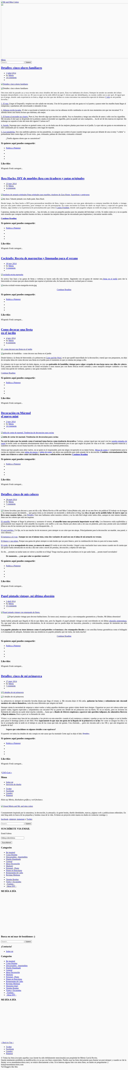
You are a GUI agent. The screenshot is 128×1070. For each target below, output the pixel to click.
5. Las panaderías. (8, 132)
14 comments (11, 78)
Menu (3, 60)
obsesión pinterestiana (117, 621)
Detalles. (30, 515)
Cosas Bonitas (11, 855)
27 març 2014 (11, 681)
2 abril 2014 (11, 601)
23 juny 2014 (11, 184)
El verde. (4, 545)
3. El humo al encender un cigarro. (14, 117)
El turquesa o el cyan (9, 537)
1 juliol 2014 (11, 73)
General (9, 861)
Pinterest (9, 795)
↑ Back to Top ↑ (7, 1042)
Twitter (9, 789)
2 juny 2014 (11, 422)
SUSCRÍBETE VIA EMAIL (15, 828)
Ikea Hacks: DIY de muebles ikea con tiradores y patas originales (42, 178)
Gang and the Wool (54, 358)
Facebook (10, 791)
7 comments (11, 504)
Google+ (9, 793)
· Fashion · (10, 884)
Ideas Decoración (13, 864)
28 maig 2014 (11, 499)
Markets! (9, 866)
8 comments (11, 343)
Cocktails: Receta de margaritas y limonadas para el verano (39, 258)
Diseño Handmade (13, 859)
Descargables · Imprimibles (17, 857)
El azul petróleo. (7, 530)
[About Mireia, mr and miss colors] (17, 806)
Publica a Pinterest (13, 148)
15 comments (11, 606)
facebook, (5, 819)
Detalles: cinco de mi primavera (21, 676)
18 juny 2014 (11, 263)
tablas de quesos (31, 452)
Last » (9, 772)
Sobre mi (9, 782)
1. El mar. (5, 104)
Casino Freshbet (62, 208)
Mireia (11, 75)
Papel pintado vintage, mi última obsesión (27, 596)
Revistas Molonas (13, 875)
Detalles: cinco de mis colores (20, 494)
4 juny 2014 (11, 338)
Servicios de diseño (13, 784)
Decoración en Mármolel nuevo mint (16, 414)
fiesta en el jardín (109, 279)
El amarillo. (5, 521)
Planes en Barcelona (14, 870)
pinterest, (12, 819)
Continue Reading (8, 218)
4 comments (11, 188)
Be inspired (10, 852)
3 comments (11, 268)
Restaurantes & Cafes (14, 873)
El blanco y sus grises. (9, 541)
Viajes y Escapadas (13, 882)
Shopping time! (12, 986)
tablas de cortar (46, 452)
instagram (20, 819)
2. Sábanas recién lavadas (11, 110)
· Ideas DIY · (11, 886)
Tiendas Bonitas (12, 879)
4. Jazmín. (5, 125)
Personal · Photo (12, 868)
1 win (107, 97)
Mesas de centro (101, 450)
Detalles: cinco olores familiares (21, 67)
